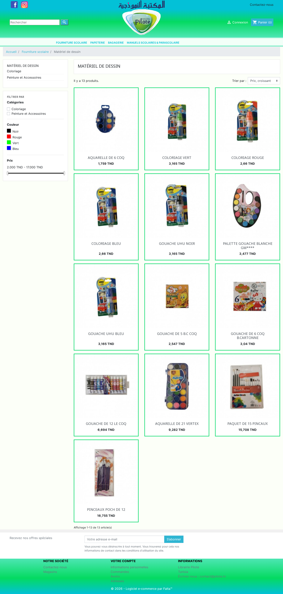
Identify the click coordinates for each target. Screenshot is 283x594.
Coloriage (14, 71)
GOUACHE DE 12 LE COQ (106, 423)
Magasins (50, 572)
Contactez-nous (261, 5)
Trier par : (239, 81)
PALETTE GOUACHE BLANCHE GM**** (247, 245)
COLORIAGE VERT (176, 157)
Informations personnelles (129, 567)
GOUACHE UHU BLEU (106, 333)
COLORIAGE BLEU (106, 243)
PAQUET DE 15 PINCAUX (247, 423)
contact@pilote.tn (213, 576)
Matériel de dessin (23, 66)
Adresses (117, 581)
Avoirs (115, 576)
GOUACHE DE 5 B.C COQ (177, 333)
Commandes (120, 572)
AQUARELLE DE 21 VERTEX (177, 423)
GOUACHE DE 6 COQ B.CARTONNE (248, 335)
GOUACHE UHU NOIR (177, 243)
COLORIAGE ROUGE (247, 157)
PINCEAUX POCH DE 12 (106, 509)
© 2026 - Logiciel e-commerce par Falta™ (141, 589)
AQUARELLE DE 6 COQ (106, 157)
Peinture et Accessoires (24, 77)
